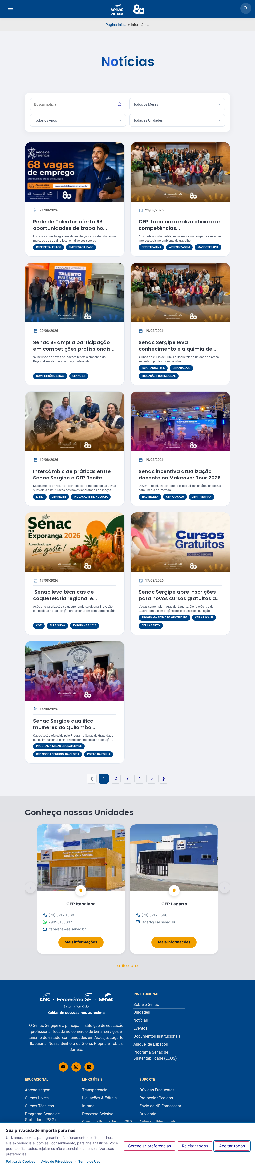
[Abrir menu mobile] (10, 9)
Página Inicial (116, 24)
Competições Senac (50, 376)
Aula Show (57, 625)
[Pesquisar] (119, 104)
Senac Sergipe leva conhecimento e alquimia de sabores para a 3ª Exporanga (177, 349)
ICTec (40, 496)
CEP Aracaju (181, 368)
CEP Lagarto (151, 625)
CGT (39, 625)
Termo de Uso (89, 1161)
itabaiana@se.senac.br (67, 929)
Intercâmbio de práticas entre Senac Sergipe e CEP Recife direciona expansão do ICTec (72, 478)
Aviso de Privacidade (56, 1161)
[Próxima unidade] (224, 887)
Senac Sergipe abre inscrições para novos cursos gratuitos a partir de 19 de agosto (177, 598)
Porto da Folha (98, 754)
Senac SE (78, 376)
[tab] (118, 966)
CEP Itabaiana (151, 247)
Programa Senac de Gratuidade (164, 617)
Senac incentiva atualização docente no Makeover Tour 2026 (180, 474)
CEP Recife (59, 496)
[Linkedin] (89, 1067)
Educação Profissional (159, 376)
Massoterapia (208, 247)
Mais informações (84, 940)
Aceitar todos (232, 1145)
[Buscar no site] (245, 9)
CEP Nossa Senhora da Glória (57, 754)
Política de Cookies (20, 1161)
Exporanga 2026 (153, 368)
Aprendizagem (179, 247)
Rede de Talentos (48, 247)
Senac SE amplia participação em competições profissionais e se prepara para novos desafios (74, 349)
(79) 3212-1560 (61, 915)
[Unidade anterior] (30, 887)
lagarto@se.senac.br (158, 922)
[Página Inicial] (76, 1003)
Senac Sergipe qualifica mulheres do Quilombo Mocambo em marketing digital (74, 727)
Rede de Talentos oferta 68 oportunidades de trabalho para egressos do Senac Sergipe (74, 228)
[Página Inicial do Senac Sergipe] (127, 9)
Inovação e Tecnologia (91, 496)
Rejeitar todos (195, 1145)
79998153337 (60, 922)
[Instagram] (76, 1067)
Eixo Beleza (150, 496)
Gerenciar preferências (149, 1145)
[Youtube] (63, 1067)
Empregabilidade (81, 247)
